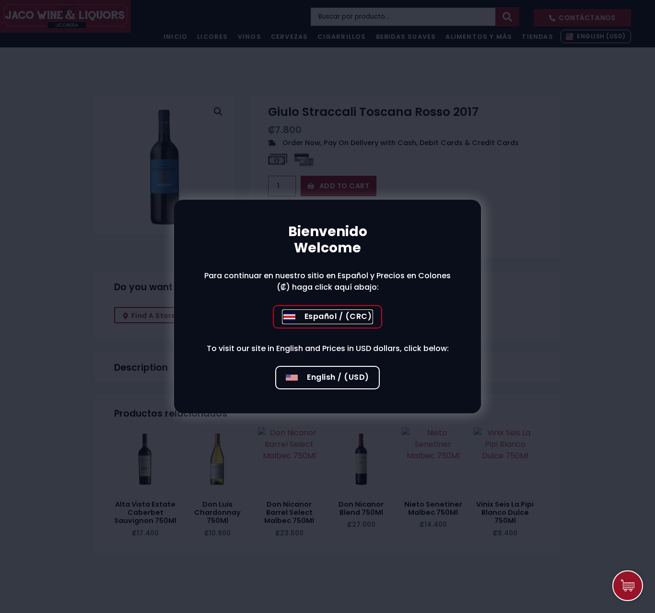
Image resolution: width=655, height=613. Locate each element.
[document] (327, 306)
